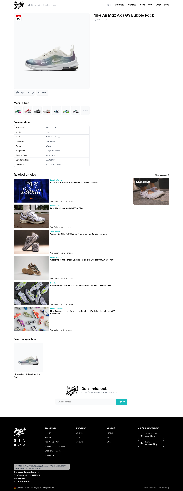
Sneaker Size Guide (53, 451)
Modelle (48, 437)
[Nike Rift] (151, 191)
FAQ (108, 437)
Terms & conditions (150, 488)
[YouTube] (15, 445)
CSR (109, 442)
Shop (166, 5)
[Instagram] (15, 440)
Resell (142, 5)
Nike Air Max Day (52, 442)
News (150, 5)
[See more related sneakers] (85, 110)
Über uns (79, 433)
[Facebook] (19, 440)
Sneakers (119, 5)
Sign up (122, 402)
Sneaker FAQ (50, 455)
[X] (24, 440)
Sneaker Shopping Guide (55, 446)
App (158, 5)
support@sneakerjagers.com (29, 472)
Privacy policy (164, 488)
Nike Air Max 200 (53, 137)
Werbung (79, 442)
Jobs (78, 437)
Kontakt (110, 433)
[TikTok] (19, 445)
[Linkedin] (24, 445)
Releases (131, 5)
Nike (48, 132)
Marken (48, 433)
